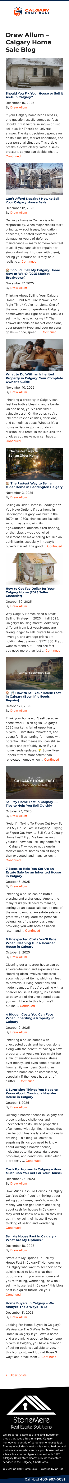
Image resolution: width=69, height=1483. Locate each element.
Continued (13, 156)
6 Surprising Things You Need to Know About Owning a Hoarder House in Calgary (32, 1093)
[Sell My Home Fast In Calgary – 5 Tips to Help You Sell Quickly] (34, 782)
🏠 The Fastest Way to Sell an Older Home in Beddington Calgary (34, 485)
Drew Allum (18, 107)
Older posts (18, 1375)
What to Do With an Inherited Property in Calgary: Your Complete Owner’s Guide (34, 378)
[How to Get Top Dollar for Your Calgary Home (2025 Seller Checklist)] (34, 569)
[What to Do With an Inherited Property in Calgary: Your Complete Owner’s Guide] (34, 355)
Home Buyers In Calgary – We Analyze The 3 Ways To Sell (30, 1305)
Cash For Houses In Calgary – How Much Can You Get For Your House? (34, 1171)
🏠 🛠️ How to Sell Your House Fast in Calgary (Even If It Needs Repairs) (33, 696)
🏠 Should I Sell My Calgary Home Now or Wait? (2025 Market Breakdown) (33, 273)
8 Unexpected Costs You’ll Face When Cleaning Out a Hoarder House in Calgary (31, 942)
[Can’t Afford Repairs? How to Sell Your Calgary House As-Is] (34, 179)
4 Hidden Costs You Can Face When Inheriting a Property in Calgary (30, 1018)
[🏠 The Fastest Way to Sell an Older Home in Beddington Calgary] (34, 464)
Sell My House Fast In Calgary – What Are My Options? (31, 1238)
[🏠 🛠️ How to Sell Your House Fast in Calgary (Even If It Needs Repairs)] (34, 673)
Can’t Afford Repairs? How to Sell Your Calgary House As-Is (32, 200)
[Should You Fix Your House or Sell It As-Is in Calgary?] (34, 74)
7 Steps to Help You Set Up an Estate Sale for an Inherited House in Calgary (33, 872)
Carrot (59, 1468)
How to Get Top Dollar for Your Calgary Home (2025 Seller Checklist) (30, 592)
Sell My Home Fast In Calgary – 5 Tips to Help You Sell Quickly (32, 803)
